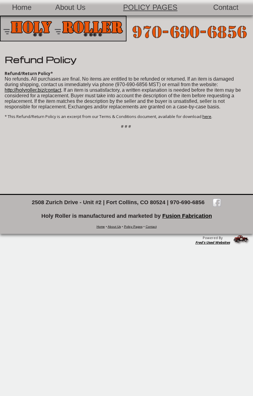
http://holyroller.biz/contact (33, 90)
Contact (225, 7)
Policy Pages (150, 7)
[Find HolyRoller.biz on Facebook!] (214, 202)
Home (21, 7)
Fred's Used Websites (212, 242)
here (206, 116)
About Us (70, 7)
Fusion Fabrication (187, 216)
